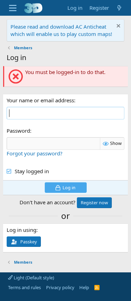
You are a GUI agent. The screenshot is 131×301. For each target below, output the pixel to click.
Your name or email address (40, 100)
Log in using (21, 229)
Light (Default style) (33, 277)
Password (18, 130)
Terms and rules (24, 287)
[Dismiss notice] (118, 26)
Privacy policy (60, 287)
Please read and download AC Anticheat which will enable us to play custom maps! (61, 30)
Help (84, 287)
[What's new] (119, 7)
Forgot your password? (35, 153)
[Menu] (13, 8)
